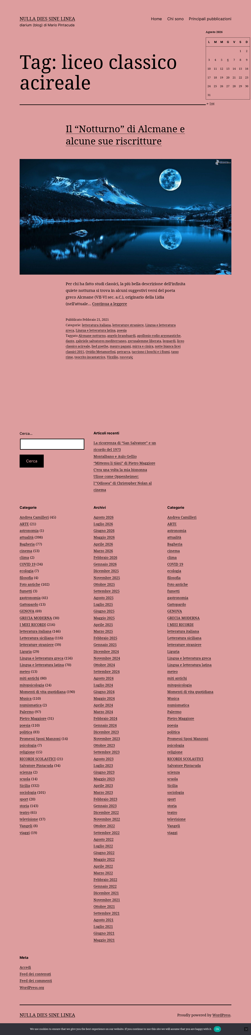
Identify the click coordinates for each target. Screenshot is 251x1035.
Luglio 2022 (103, 846)
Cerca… (26, 433)
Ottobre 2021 (104, 906)
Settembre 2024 (107, 671)
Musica (26, 698)
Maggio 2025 (104, 618)
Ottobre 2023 (104, 745)
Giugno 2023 (104, 772)
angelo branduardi (121, 335)
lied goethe (100, 346)
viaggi (25, 832)
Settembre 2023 (107, 752)
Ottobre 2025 (104, 584)
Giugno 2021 (104, 933)
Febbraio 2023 (105, 799)
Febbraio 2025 (105, 638)
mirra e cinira (142, 346)
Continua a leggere (109, 303)
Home (156, 18)
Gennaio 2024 (105, 725)
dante (70, 341)
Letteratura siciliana (37, 638)
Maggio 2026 (104, 537)
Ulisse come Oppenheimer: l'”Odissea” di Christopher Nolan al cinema (123, 483)
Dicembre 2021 (106, 893)
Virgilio (112, 357)
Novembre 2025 (107, 577)
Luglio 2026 (103, 524)
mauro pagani (120, 346)
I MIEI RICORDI (33, 624)
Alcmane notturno (92, 335)
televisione (29, 819)
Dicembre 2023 (106, 732)
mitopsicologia (32, 685)
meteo (25, 671)
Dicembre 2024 (106, 651)
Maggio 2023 (104, 778)
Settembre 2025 (107, 591)
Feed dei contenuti (35, 974)
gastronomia (30, 597)
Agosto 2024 (104, 678)
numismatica (31, 705)
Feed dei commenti (36, 980)
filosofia (26, 577)
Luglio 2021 (103, 926)
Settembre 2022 (107, 832)
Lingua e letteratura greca (41, 658)
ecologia (27, 570)
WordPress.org (32, 987)
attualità (27, 537)
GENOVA (27, 611)
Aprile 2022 (103, 866)
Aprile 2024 (103, 705)
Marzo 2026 (103, 550)
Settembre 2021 (107, 913)
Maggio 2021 (104, 940)
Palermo (27, 711)
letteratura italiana (96, 325)
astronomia (29, 530)
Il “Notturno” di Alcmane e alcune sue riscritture (125, 134)
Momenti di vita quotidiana (43, 691)
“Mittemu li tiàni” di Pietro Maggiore (124, 463)
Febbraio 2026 (105, 557)
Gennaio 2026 (105, 564)
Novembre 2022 (107, 819)
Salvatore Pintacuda (36, 765)
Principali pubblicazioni (210, 18)
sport (24, 799)
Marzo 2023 (103, 792)
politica (26, 732)
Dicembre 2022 (106, 812)
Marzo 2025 (103, 631)
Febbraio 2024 (105, 718)
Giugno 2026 (104, 530)
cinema (26, 550)
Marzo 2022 (103, 873)
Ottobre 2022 (104, 825)
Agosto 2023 (104, 758)
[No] (246, 1029)
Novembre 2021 (107, 899)
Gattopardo (29, 604)
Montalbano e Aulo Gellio (115, 456)
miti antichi (29, 678)
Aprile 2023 (103, 785)
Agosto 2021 (104, 919)
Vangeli (26, 825)
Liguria (26, 651)
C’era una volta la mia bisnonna (120, 469)
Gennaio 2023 (105, 805)
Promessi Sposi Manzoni (40, 738)
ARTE (24, 524)
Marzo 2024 (103, 711)
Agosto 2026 (104, 517)
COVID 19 (27, 564)
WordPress (221, 1015)
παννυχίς (126, 357)
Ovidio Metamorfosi (100, 352)
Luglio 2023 (103, 765)
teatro (24, 812)
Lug (212, 103)
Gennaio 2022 (105, 886)
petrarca (123, 352)
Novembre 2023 (107, 738)
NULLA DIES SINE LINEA (47, 18)
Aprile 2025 (103, 624)
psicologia (28, 745)
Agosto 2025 (104, 597)
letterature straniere (128, 325)
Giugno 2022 (104, 852)
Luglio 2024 (103, 685)
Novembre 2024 (107, 658)
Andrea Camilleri (34, 517)
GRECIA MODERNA (36, 618)
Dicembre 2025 (106, 570)
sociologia (28, 792)
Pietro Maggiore (33, 718)
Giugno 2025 (104, 611)
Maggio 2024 (104, 698)
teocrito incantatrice (90, 357)
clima (24, 557)
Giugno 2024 (104, 691)
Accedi (25, 967)
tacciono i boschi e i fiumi (151, 352)
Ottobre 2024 (104, 664)
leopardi (169, 341)
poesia (122, 330)
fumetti (26, 591)
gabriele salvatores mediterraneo (101, 341)
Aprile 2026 (103, 544)
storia (24, 805)
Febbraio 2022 (105, 879)
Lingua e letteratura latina (95, 330)
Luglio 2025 (103, 604)
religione (27, 752)
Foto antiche (30, 584)
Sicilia (25, 785)
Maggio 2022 (104, 859)
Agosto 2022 (104, 839)
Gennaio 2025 (105, 644)
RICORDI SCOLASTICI (38, 758)
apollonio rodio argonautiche (159, 335)
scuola (25, 778)
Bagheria (27, 544)
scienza (26, 772)
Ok (217, 1028)
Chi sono (175, 18)
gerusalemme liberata (144, 341)
